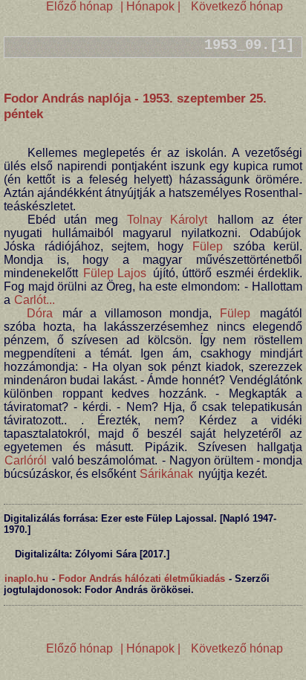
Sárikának (166, 473)
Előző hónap (79, 6)
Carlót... (34, 300)
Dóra (40, 313)
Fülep (207, 246)
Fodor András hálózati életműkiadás (142, 578)
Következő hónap (235, 6)
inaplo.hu (26, 578)
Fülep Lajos (115, 273)
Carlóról (25, 460)
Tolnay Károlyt (167, 219)
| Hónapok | (150, 6)
